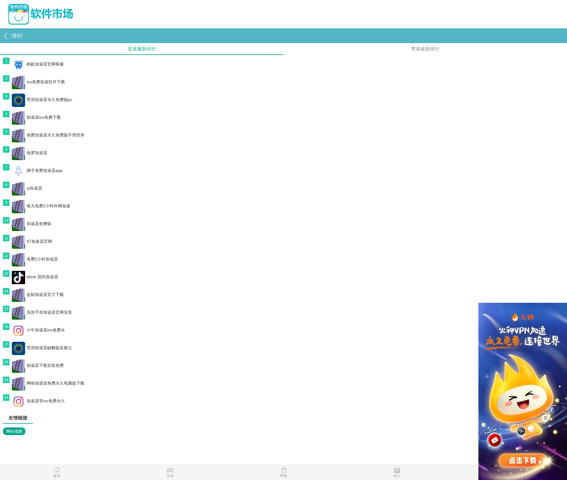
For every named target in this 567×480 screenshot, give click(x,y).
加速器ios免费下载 (44, 117)
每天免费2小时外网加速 (48, 206)
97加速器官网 (39, 241)
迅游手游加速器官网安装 (49, 312)
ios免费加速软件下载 (46, 81)
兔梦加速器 (37, 152)
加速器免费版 (39, 223)
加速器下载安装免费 (45, 365)
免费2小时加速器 (42, 259)
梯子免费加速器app (45, 170)
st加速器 (34, 188)
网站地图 (14, 431)
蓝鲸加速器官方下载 (45, 294)
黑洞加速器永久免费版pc (49, 99)
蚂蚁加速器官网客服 (45, 64)
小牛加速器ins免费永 (46, 330)
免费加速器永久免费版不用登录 (55, 135)
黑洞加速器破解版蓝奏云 (49, 347)
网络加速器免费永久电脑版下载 (55, 383)
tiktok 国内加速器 (42, 276)
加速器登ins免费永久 (46, 400)
